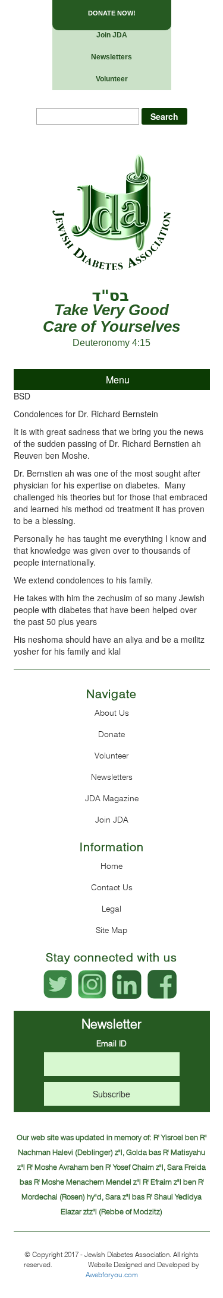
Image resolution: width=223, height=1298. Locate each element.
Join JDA (111, 35)
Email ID (111, 1043)
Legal (111, 908)
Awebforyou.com (112, 1274)
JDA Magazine (112, 798)
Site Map (111, 930)
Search (164, 116)
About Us (112, 713)
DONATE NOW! (112, 13)
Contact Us (112, 887)
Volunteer (112, 79)
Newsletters (111, 57)
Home (111, 866)
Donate (111, 734)
